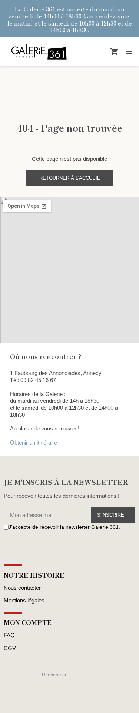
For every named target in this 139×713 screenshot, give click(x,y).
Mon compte (28, 622)
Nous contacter (22, 588)
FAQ (9, 635)
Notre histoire (34, 574)
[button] (69, 178)
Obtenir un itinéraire (33, 442)
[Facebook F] (7, 541)
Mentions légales (24, 600)
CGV (10, 648)
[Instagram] (15, 541)
